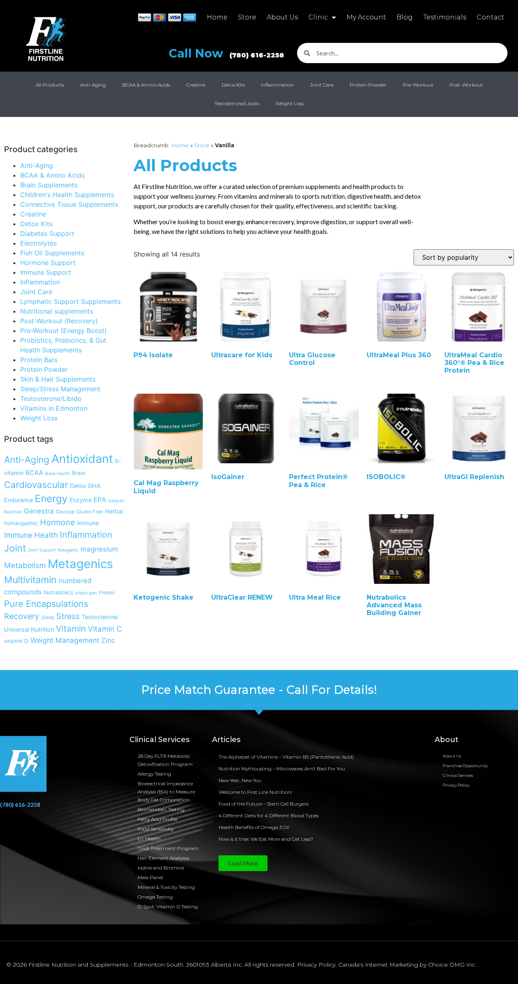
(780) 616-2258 (20, 804)
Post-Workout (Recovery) (59, 321)
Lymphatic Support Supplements (70, 301)
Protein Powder (368, 85)
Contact (490, 17)
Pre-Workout (418, 85)
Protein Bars (38, 360)
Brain (78, 473)
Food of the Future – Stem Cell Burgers (263, 804)
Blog (405, 17)
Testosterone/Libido (236, 103)
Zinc (108, 640)
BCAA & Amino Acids (146, 85)
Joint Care (321, 85)
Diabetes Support (47, 233)
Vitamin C (105, 628)
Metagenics (80, 564)
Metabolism (25, 565)
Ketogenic (68, 550)
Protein (107, 593)
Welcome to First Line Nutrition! (255, 792)
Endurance (18, 499)
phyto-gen (86, 593)
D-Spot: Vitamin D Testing (168, 906)
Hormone (57, 522)
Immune (88, 523)
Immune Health (31, 534)
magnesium (99, 549)
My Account (366, 17)
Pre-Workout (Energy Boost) (63, 331)
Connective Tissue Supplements (69, 204)
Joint (15, 548)
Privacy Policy (456, 785)
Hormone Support (48, 263)
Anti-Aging (93, 85)
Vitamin (71, 628)
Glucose (65, 512)
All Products (50, 85)
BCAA (34, 473)
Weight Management (64, 640)
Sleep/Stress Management (60, 389)
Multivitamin (30, 579)
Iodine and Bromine (161, 868)
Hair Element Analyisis (163, 858)
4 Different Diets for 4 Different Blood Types (268, 815)
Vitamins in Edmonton (53, 408)
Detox (78, 485)
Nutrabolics (58, 592)
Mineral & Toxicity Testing (166, 887)
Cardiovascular (36, 484)
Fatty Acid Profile (157, 819)
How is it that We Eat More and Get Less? (266, 839)
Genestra (39, 511)
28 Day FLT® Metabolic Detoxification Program (165, 760)
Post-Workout (466, 85)
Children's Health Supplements (67, 195)
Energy (51, 498)
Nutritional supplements (56, 311)
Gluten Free (89, 512)
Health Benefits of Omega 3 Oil (254, 827)
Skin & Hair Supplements (58, 379)
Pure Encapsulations (46, 603)
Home (217, 17)
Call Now (226, 53)
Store (247, 17)
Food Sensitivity (156, 829)
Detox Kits (233, 85)
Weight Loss (290, 103)
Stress (68, 616)
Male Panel (150, 877)
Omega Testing (155, 897)
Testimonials (444, 17)
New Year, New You (240, 780)
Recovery (21, 616)
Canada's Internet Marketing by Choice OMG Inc (406, 964)
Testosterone (100, 616)
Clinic (318, 17)
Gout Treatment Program (168, 848)
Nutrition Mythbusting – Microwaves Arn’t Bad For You (282, 769)
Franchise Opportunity (465, 765)
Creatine (196, 85)
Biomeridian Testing (161, 809)
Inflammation (277, 85)
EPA (99, 500)
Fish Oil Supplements (52, 253)
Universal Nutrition (29, 629)
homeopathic (21, 523)
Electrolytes (38, 243)
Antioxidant (82, 459)
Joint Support (42, 550)
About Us (282, 17)
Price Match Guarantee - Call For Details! (259, 690)
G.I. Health (149, 839)
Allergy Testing (154, 774)
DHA (94, 485)
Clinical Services (458, 775)
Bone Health (57, 473)
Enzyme (80, 499)
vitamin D (16, 641)
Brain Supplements (48, 185)
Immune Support (45, 272)
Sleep (47, 617)
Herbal (114, 511)
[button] (243, 863)
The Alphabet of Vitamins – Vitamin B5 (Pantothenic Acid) (286, 757)
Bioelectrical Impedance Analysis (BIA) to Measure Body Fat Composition (166, 791)
